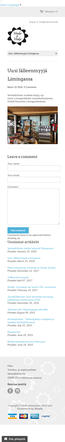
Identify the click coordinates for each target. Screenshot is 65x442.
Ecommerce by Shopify (30, 408)
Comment (12, 186)
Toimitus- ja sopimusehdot (21, 369)
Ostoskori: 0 (51, 11)
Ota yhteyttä (16, 439)
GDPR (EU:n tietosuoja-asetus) (24, 377)
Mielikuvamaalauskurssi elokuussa (26, 341)
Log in (32, 22)
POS (44, 405)
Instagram (17, 391)
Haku (10, 365)
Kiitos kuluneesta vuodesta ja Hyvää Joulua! (31, 267)
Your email (13, 175)
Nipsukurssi (13, 332)
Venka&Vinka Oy (16, 373)
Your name (13, 163)
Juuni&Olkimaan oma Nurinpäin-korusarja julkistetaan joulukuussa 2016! (30, 298)
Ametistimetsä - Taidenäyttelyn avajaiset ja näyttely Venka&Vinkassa (30, 321)
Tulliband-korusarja (17, 277)
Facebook (10, 391)
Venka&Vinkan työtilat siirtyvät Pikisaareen (30, 248)
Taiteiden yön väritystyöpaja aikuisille (27, 309)
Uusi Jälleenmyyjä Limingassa (23, 258)
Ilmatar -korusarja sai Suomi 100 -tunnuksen (31, 287)
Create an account (48, 22)
